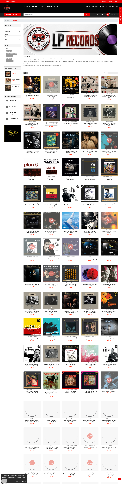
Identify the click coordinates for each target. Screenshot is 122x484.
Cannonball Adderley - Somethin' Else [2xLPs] (90, 178)
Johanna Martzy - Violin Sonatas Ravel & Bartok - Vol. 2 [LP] (32, 124)
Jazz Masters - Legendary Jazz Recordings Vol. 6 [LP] (109, 338)
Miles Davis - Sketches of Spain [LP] (32, 338)
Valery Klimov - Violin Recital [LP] (109, 365)
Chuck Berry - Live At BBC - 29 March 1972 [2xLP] (51, 285)
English (111, 1)
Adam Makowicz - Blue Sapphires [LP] (90, 474)
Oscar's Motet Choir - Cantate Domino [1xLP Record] (90, 205)
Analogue (7, 31)
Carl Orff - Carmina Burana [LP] (71, 123)
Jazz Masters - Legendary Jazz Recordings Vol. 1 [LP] (70, 152)
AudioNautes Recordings (11, 53)
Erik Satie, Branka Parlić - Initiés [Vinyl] (70, 258)
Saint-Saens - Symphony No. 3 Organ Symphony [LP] (71, 312)
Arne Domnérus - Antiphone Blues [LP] (70, 421)
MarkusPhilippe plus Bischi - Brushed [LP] (51, 232)
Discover (7, 29)
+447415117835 (114, 6)
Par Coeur (109, 282)
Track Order (104, 6)
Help (6, 39)
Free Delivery (12, 100)
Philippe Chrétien (51, 229)
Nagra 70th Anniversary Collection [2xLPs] (70, 178)
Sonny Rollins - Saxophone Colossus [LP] (51, 338)
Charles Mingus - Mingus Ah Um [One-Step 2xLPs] (32, 205)
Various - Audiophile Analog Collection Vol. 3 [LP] (32, 232)
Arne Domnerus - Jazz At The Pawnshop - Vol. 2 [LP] (90, 392)
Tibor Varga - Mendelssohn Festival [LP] (70, 205)
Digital (6, 34)
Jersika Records (51, 472)
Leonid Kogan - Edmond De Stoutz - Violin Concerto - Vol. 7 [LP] (109, 124)
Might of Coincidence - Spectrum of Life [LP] (51, 421)
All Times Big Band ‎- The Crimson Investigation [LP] (90, 232)
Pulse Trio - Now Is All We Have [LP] (51, 474)
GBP (116, 1)
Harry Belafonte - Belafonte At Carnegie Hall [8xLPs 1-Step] (90, 338)
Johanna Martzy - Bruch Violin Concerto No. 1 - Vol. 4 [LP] (90, 96)
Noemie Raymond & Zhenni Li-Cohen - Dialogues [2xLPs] (32, 152)
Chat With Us (4, 483)
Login (87, 6)
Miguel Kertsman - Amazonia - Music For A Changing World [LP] (109, 475)
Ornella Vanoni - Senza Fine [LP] (90, 447)
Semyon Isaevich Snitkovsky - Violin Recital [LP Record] (32, 365)
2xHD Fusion (9, 51)
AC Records (90, 472)
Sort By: (105, 72)
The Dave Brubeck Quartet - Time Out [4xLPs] (109, 178)
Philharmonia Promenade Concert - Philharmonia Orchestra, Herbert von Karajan (51, 394)
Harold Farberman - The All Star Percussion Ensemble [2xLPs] (51, 124)
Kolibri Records (9, 56)
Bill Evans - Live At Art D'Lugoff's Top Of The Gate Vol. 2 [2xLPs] (90, 258)
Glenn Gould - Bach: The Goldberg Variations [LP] (70, 285)
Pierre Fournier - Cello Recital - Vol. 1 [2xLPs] (70, 474)
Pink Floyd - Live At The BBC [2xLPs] (90, 365)
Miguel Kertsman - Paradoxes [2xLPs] (90, 285)
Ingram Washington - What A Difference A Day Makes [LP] (32, 96)
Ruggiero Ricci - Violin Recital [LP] (51, 312)
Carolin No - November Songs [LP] (90, 152)
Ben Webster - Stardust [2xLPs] (32, 284)
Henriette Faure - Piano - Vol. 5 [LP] (90, 124)
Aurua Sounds (89, 282)
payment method (13, 118)
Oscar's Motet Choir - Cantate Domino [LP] (32, 258)
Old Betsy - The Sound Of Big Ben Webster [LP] (70, 97)
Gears (6, 36)
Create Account (94, 6)
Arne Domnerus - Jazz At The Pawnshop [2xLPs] (32, 448)
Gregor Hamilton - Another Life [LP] (109, 448)
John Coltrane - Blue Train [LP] (109, 391)
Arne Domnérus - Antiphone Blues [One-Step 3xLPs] (109, 205)
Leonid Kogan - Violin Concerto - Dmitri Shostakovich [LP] (90, 312)
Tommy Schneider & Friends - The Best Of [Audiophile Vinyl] (32, 421)
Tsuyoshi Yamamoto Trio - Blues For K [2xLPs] (51, 152)
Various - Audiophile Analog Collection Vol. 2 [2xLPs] (51, 448)
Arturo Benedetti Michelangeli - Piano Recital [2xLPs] (32, 312)
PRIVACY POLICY (18, 481)
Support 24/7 (12, 106)
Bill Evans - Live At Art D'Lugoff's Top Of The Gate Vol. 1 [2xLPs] (109, 258)
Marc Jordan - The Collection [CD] (19, 86)
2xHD (32, 149)
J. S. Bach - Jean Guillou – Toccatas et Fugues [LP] (71, 392)
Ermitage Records (109, 309)
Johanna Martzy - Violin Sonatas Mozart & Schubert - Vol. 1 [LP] (51, 97)
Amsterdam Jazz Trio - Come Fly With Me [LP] (71, 232)
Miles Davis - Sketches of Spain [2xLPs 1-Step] (51, 205)
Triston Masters (9, 61)
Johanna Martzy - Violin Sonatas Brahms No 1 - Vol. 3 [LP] (109, 96)
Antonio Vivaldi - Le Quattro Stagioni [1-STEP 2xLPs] (32, 392)
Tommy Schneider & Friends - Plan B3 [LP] (32, 178)
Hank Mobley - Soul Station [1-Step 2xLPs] (71, 338)
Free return (12, 112)
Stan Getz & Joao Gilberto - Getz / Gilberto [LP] (109, 312)
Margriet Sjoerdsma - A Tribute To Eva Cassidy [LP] (109, 421)
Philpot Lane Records (90, 445)
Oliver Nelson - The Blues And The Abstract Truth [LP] (32, 474)
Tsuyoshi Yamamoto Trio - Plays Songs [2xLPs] (70, 448)
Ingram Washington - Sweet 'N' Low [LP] (109, 232)
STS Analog (8, 58)
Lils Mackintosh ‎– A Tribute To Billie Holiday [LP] (109, 152)
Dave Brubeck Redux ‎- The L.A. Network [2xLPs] (90, 421)
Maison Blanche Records (51, 283)
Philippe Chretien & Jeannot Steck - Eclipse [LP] (109, 285)
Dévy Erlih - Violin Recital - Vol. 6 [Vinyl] (51, 365)
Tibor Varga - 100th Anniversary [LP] (51, 258)
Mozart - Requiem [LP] (71, 364)
